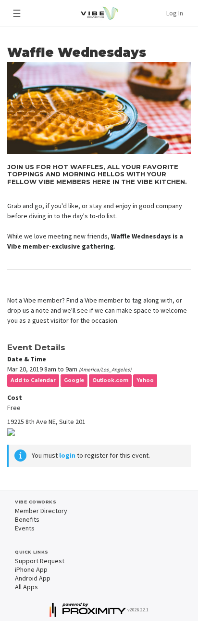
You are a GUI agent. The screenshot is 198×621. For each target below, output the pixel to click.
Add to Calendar (33, 380)
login (67, 455)
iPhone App (31, 569)
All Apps (26, 586)
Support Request (39, 560)
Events (25, 528)
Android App (32, 578)
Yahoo (145, 380)
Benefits (27, 519)
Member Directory (41, 510)
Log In (174, 13)
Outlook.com (110, 380)
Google (74, 380)
